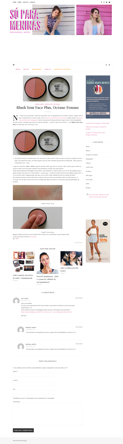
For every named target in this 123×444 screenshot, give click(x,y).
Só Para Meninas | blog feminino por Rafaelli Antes (61, 18)
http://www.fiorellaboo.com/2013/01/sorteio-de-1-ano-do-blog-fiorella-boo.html (46, 312)
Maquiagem (36, 69)
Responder (79, 298)
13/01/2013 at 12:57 (30, 329)
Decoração (89, 179)
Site (14, 389)
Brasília (88, 188)
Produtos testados (62, 69)
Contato (26, 2)
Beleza (26, 69)
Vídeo (87, 183)
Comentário (16, 402)
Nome (15, 371)
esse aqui (33, 237)
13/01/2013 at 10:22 (25, 300)
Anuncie (32, 2)
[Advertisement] (61, 48)
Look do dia (89, 167)
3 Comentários (78, 242)
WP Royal (24, 440)
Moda (18, 69)
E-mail (15, 380)
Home (14, 2)
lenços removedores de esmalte (56, 118)
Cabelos (47, 69)
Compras (88, 171)
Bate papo (89, 175)
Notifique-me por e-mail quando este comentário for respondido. (34, 398)
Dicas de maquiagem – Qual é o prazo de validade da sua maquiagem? (47, 279)
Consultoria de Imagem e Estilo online (97, 123)
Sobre (19, 2)
